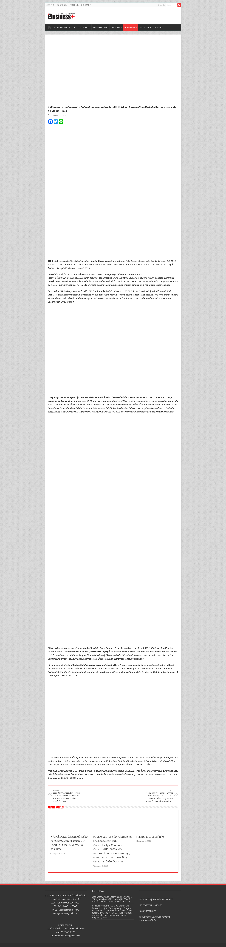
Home (49, 27)
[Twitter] (161, 5)
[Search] (179, 5)
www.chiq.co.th (164, 774)
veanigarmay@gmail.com (65, 913)
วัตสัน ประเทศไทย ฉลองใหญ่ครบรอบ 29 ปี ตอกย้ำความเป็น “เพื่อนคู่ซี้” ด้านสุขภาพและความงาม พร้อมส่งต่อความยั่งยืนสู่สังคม (66, 796)
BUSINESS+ (62, 5)
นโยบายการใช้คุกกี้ (147, 911)
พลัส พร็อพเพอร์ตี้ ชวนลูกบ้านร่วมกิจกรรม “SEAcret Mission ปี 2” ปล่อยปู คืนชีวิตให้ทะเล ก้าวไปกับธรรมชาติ (69, 843)
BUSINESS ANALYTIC (63, 27)
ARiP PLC (50, 5)
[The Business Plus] (61, 16)
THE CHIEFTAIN (100, 27)
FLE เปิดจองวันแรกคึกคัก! (150, 837)
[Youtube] (164, 5)
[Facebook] (158, 5)
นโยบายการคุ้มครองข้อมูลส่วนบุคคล (156, 899)
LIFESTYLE (116, 27)
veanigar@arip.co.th (68, 909)
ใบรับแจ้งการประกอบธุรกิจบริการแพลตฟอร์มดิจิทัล (154, 918)
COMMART (86, 5)
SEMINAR (157, 27)
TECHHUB (74, 5)
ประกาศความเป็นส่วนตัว (150, 905)
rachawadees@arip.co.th (68, 935)
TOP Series (144, 27)
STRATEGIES (83, 27)
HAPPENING (130, 27)
